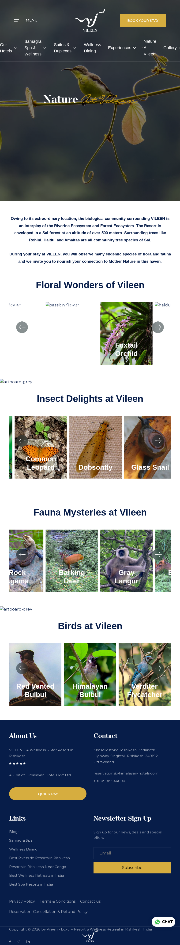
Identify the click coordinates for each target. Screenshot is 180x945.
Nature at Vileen (150, 47)
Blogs (14, 831)
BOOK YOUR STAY (142, 20)
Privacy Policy (22, 901)
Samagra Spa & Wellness (32, 47)
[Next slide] (158, 327)
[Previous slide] (22, 327)
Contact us (90, 901)
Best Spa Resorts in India (31, 884)
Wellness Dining (92, 47)
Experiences (119, 47)
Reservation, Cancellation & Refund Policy (48, 911)
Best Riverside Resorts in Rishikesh (39, 858)
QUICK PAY (48, 794)
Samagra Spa (21, 840)
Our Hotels (6, 47)
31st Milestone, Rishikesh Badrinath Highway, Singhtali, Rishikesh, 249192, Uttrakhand (126, 756)
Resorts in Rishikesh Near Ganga (37, 867)
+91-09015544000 (109, 781)
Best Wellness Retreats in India (36, 875)
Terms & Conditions (57, 901)
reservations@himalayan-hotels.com (126, 773)
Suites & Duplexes (62, 47)
